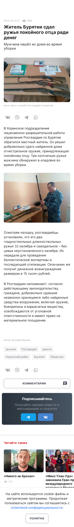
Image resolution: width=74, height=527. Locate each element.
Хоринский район (17, 356)
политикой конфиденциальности (36, 508)
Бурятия (39, 356)
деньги (47, 349)
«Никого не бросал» (19, 476)
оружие (11, 349)
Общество (57, 356)
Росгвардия (29, 349)
